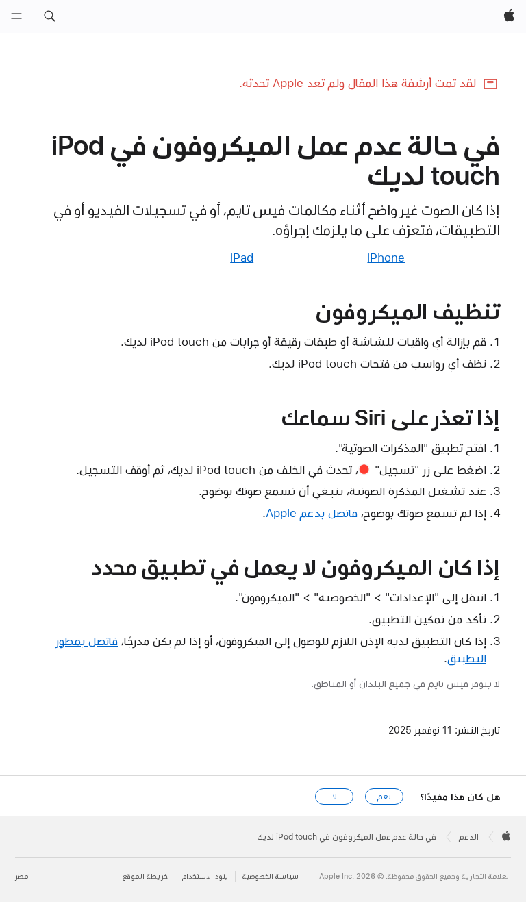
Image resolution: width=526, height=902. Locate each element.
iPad (241, 257)
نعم (384, 796)
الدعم (469, 837)
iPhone (386, 257)
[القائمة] (16, 16)
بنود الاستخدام (205, 876)
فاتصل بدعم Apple (312, 513)
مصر (21, 876)
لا (334, 796)
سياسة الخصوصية (270, 876)
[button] (49, 16)
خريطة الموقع (145, 876)
